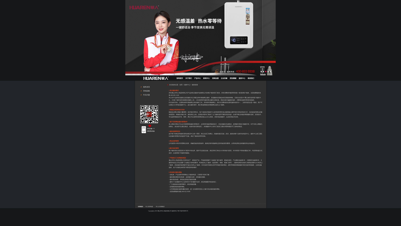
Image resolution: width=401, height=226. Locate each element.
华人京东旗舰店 (160, 206)
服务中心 (187, 85)
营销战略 (146, 91)
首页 (181, 85)
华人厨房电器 (149, 206)
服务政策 (146, 87)
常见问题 (146, 95)
